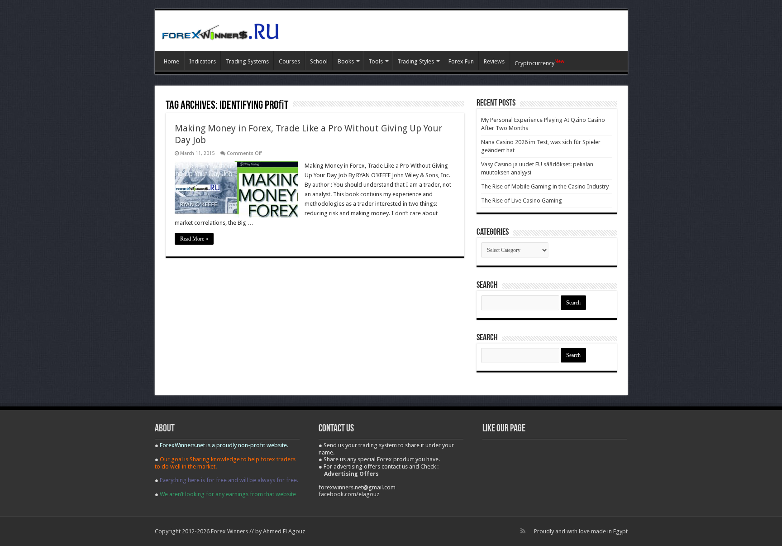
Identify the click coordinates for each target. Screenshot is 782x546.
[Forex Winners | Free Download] (220, 30)
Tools (375, 61)
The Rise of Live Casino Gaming (521, 200)
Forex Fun (461, 61)
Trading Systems (247, 61)
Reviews (494, 61)
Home (171, 61)
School (319, 61)
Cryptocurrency (539, 62)
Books (346, 61)
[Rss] (523, 531)
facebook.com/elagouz (349, 494)
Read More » (194, 239)
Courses (289, 61)
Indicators (202, 61)
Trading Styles (415, 61)
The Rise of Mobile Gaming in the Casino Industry (545, 186)
